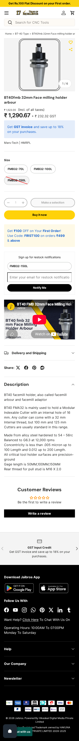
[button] (72, 12)
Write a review (39, 513)
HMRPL (26, 142)
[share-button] (71, 49)
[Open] (10, 731)
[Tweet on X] (18, 368)
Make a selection (52, 202)
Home (8, 33)
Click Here (30, 620)
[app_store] (19, 588)
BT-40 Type (22, 33)
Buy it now (39, 214)
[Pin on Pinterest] (34, 368)
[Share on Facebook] (26, 368)
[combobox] (39, 22)
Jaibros (19, 718)
